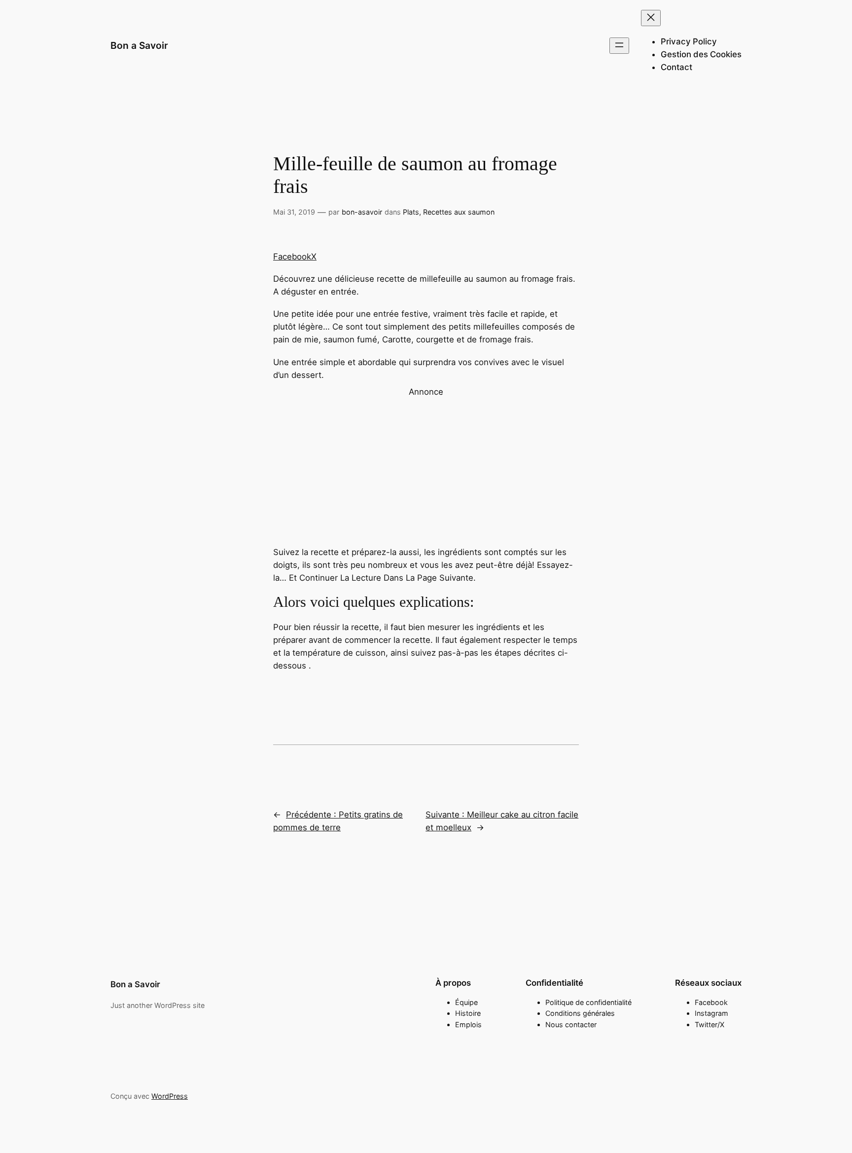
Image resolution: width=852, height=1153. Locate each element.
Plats (411, 212)
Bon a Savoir (139, 45)
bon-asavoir (362, 212)
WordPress (169, 1096)
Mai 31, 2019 (294, 212)
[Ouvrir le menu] (619, 45)
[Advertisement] (426, 467)
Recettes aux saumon (459, 212)
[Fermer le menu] (651, 18)
